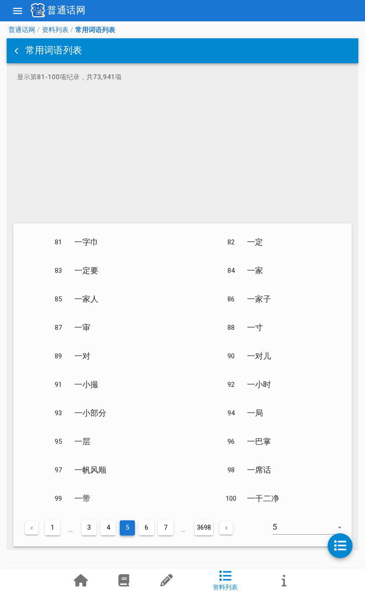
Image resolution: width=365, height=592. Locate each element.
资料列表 (55, 30)
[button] (17, 51)
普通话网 (21, 30)
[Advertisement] (182, 154)
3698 (204, 527)
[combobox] (312, 531)
